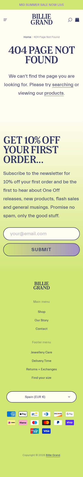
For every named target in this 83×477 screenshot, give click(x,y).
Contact (42, 329)
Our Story (41, 320)
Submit (41, 249)
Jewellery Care (41, 352)
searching (62, 84)
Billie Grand (41, 20)
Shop (41, 312)
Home (27, 37)
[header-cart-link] (77, 19)
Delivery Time (41, 361)
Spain (35, 397)
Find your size (41, 378)
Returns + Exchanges (41, 369)
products (54, 93)
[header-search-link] (70, 19)
